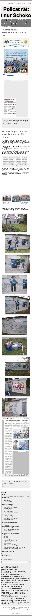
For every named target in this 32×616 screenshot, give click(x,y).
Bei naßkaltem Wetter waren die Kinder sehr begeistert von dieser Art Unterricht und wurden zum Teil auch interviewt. (15, 173)
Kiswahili (24, 21)
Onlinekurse (6, 525)
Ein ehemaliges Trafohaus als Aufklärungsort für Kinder (15, 134)
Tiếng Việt (3, 26)
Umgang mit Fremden (7, 600)
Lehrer (3, 582)
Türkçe (9, 26)
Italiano (19, 21)
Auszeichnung (7, 569)
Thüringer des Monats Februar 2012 (12, 548)
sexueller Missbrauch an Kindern (14, 597)
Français (3, 21)
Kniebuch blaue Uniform (9, 505)
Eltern (12, 573)
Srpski (22, 23)
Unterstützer (5, 602)
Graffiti (6, 122)
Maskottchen (6, 584)
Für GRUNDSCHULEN (7, 514)
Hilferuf (3, 580)
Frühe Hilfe (4, 575)
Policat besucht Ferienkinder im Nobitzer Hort (14, 32)
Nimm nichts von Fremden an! (16, 122)
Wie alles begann (8, 501)
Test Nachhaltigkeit (8, 511)
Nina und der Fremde (10, 591)
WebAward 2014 (7, 541)
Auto (15, 569)
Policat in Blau (7, 503)
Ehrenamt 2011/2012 (9, 550)
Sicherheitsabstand (6, 598)
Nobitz (25, 122)
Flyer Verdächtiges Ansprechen (11, 529)
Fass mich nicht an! (20, 573)
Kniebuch (27, 580)
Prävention (8, 123)
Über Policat (5, 497)
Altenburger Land (13, 120)
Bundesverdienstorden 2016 (10, 540)
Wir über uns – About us (9, 499)
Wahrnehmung (11, 603)
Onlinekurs (27, 590)
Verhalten (4, 603)
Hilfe (29, 578)
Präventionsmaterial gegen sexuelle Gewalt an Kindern (17, 496)
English (22, 19)
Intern (13, 613)
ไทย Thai (27, 24)
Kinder (8, 580)
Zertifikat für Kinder (8, 510)
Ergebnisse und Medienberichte (10, 533)
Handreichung (23, 578)
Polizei (11, 593)
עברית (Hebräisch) (11, 21)
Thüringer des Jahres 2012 (10, 544)
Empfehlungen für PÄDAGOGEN (10, 526)
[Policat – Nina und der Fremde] (16, 12)
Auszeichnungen (6, 539)
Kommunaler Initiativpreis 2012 (11, 545)
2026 (5, 534)
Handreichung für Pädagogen (10, 507)
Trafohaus (14, 123)
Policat (3, 123)
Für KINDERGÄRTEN (7, 504)
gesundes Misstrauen (8, 578)
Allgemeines (7, 523)
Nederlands (4, 23)
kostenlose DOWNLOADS (8, 551)
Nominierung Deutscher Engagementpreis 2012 (15, 547)
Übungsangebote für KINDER (9, 522)
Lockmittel (8, 582)
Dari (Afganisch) (15, 19)
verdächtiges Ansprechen (19, 602)
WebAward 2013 (7, 543)
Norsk (9, 23)
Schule (9, 595)
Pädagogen (4, 595)
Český (8, 19)
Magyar (29, 21)
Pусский (18, 23)
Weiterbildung (7, 500)
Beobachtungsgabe (9, 571)
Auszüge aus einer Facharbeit (11, 512)
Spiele (13, 599)
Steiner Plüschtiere (7, 555)
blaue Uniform (21, 571)
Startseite (3, 19)
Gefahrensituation (15, 575)
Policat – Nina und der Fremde (20, 607)
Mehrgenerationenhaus (18, 584)
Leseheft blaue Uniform (9, 516)
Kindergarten (17, 580)
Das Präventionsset (8, 508)
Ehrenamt (5, 573)
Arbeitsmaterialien (9, 567)
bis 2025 (6, 536)
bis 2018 (6, 537)
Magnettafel (16, 582)
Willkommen (5, 494)
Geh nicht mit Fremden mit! (12, 577)
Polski (13, 23)
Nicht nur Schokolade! (12, 586)
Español (27, 19)
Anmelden (17, 613)
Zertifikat (18, 603)
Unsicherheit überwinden (20, 600)
